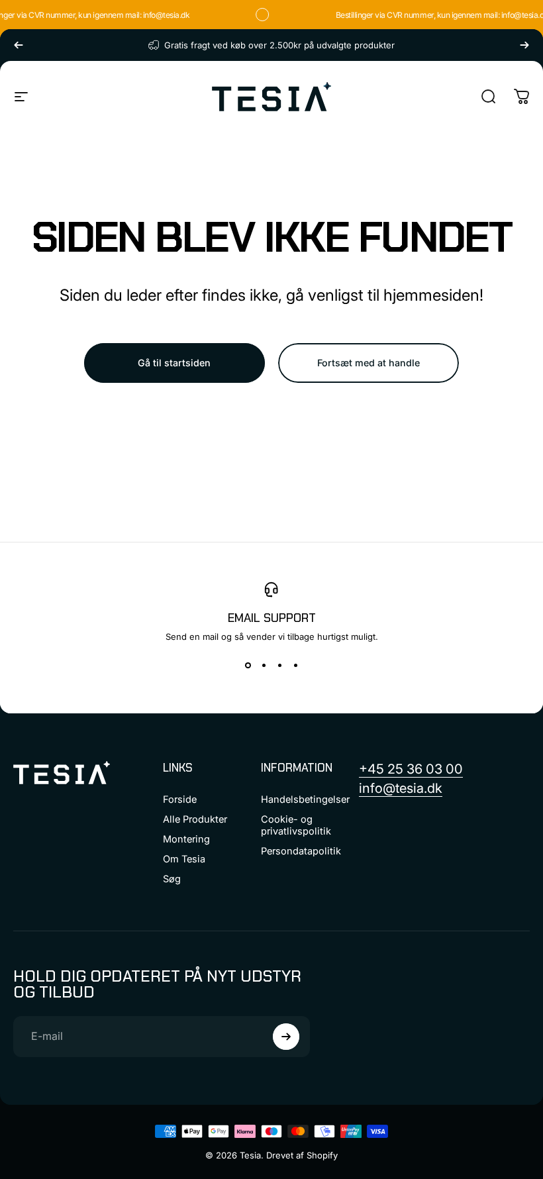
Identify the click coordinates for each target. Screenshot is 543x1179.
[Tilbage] (18, 45)
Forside (180, 799)
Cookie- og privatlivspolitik (296, 825)
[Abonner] (286, 1036)
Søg (172, 879)
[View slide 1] (248, 666)
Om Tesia (184, 859)
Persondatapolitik (301, 851)
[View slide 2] (264, 666)
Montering (186, 839)
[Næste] (524, 45)
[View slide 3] (279, 666)
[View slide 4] (295, 666)
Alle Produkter (195, 819)
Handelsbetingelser (305, 799)
